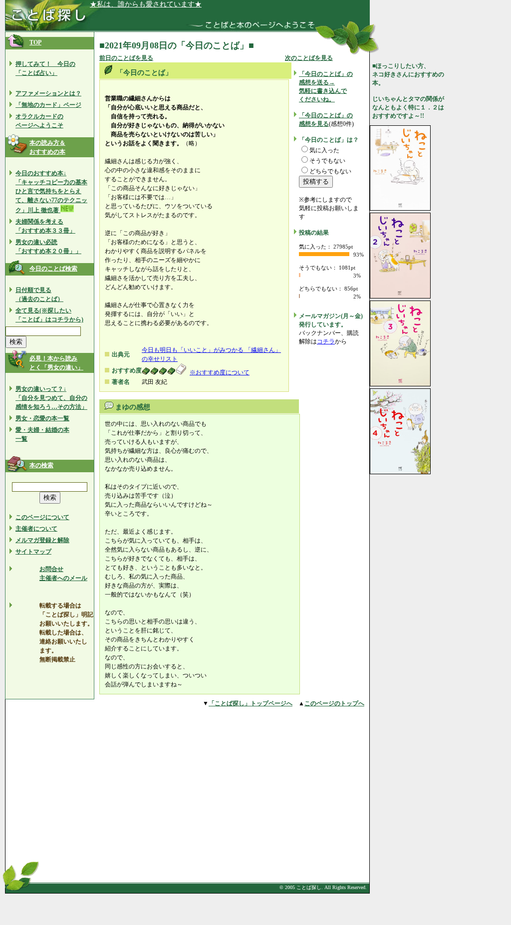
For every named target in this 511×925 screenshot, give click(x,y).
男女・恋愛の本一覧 (42, 418)
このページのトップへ (334, 703)
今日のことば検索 (53, 268)
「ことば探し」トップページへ (250, 703)
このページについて (42, 517)
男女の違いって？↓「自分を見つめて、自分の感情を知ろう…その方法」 (51, 397)
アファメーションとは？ (48, 93)
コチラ (326, 341)
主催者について (36, 528)
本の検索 (41, 465)
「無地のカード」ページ (48, 104)
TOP (35, 42)
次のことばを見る (309, 57)
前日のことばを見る (126, 57)
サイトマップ (33, 551)
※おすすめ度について (220, 372)
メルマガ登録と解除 (42, 540)
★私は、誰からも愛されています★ (146, 4)
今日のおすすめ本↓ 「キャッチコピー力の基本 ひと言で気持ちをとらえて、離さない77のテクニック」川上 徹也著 (51, 192)
